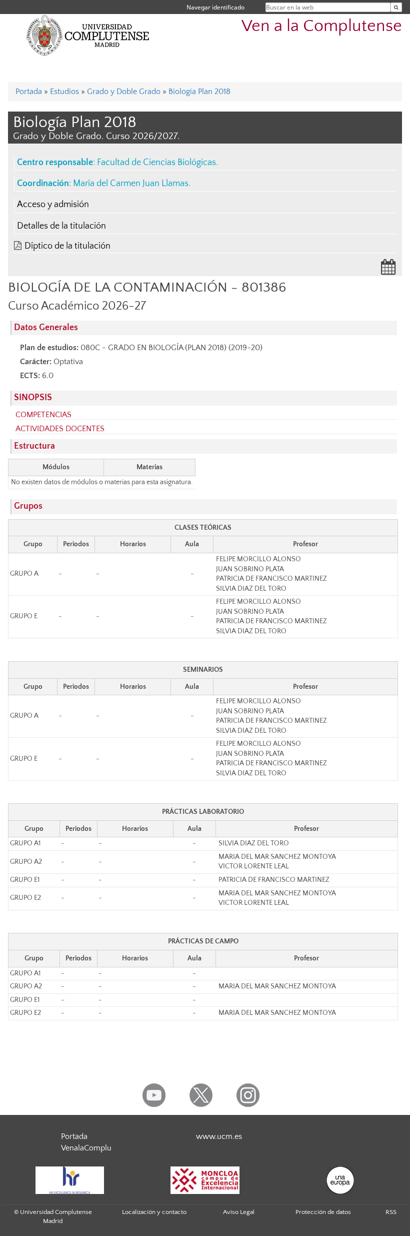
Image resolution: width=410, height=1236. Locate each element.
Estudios (64, 91)
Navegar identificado (215, 7)
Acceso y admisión (53, 205)
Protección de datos (323, 1211)
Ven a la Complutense (322, 26)
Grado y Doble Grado (123, 91)
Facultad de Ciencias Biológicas (156, 163)
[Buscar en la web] (396, 7)
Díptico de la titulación (67, 246)
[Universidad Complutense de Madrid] (88, 35)
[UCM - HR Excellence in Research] (70, 1180)
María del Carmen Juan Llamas (130, 184)
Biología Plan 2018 (199, 91)
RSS (391, 1211)
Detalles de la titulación (61, 226)
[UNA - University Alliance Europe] (340, 1180)
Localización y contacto (154, 1211)
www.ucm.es (219, 1136)
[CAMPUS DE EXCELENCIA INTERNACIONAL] (205, 1180)
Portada (29, 91)
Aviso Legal (238, 1211)
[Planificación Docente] (388, 270)
